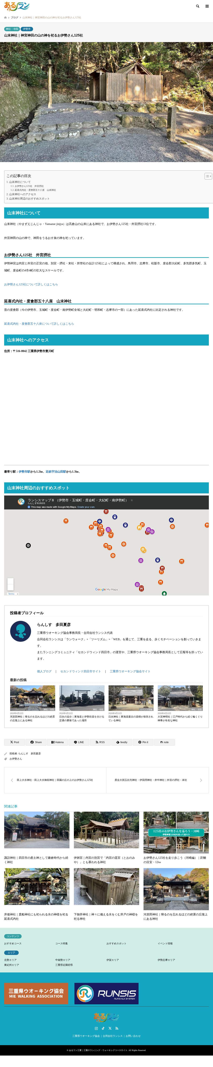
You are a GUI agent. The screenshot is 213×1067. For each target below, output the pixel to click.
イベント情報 (146, 709)
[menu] (207, 6)
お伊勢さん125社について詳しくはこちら (31, 284)
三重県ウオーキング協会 (86, 1036)
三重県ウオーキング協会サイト (130, 671)
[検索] (197, 6)
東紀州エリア (11, 964)
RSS (116, 1028)
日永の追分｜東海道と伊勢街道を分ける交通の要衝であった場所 (81, 718)
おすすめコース (13, 943)
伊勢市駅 (24, 471)
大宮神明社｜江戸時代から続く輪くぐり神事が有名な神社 (180, 718)
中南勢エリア (62, 959)
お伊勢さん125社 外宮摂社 (29, 186)
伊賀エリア (112, 959)
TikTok (103, 1028)
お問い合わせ (133, 1036)
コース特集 (61, 943)
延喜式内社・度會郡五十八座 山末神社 (35, 190)
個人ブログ (44, 671)
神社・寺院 (12, 28)
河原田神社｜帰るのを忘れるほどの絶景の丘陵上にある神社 (32, 718)
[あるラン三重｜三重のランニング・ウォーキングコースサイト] (17, 6)
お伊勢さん (16, 758)
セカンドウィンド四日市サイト (80, 671)
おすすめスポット (116, 943)
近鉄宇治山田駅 (56, 471)
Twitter (110, 1028)
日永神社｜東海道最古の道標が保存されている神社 (130, 718)
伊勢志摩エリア (166, 959)
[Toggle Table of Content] (206, 176)
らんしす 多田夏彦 (29, 753)
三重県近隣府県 (64, 964)
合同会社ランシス (113, 1036)
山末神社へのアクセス (22, 194)
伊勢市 (27, 28)
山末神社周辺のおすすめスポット (29, 198)
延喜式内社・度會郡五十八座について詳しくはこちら (39, 323)
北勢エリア (10, 959)
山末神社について (20, 182)
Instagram (96, 1028)
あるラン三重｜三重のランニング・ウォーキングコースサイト (98, 1050)
